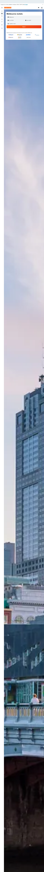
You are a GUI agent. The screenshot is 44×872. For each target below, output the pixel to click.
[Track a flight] (1, 22)
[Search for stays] (1, 13)
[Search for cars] (1, 16)
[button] (42, 4)
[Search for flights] (1, 11)
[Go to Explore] (1, 19)
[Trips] (1, 25)
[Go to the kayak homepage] (7, 7)
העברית (26, 4)
